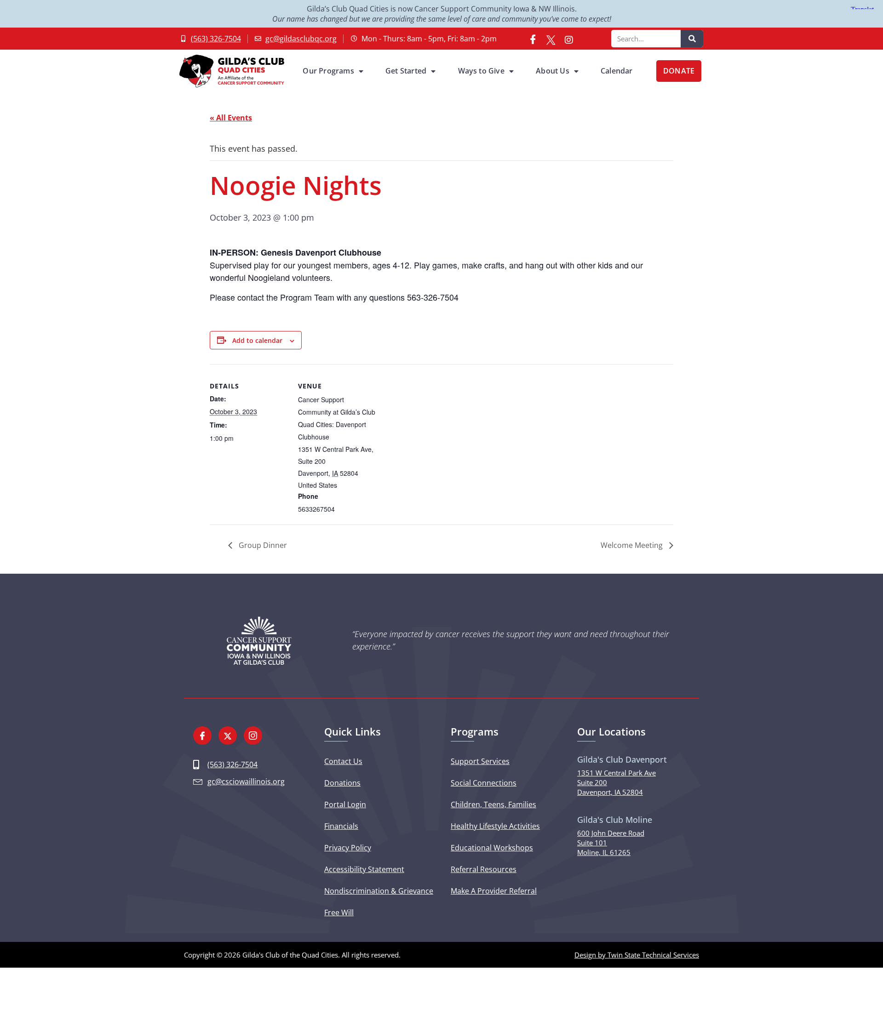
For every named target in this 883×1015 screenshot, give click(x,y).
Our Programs (328, 71)
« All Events (231, 118)
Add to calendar (257, 340)
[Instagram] (569, 38)
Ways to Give (481, 71)
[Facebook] (533, 38)
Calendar (617, 71)
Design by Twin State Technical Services (636, 954)
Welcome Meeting (633, 545)
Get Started (405, 71)
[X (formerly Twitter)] (551, 38)
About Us (552, 71)
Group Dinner (262, 545)
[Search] (692, 38)
